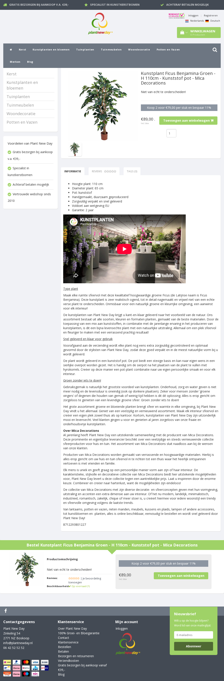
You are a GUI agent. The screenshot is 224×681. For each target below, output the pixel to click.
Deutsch (215, 20)
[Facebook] (6, 611)
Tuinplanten (85, 49)
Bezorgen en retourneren (76, 656)
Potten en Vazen (168, 49)
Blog (30, 61)
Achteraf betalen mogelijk (187, 5)
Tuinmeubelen (111, 49)
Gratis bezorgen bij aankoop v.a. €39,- (39, 5)
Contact (63, 638)
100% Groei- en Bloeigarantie (79, 633)
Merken (15, 61)
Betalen (63, 651)
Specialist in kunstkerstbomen (115, 5)
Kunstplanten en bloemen (51, 49)
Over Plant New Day (72, 628)
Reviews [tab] (97, 171)
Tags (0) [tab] (132, 171)
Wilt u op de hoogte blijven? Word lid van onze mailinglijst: (192, 623)
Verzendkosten (68, 661)
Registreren (211, 15)
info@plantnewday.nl (18, 643)
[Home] (11, 49)
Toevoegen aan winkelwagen (187, 120)
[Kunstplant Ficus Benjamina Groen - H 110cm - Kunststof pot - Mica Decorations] (103, 106)
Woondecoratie (139, 49)
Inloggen (193, 15)
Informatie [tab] (72, 171)
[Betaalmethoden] (26, 668)
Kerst (22, 49)
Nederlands (197, 20)
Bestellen (64, 647)
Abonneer (193, 646)
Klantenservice (68, 642)
